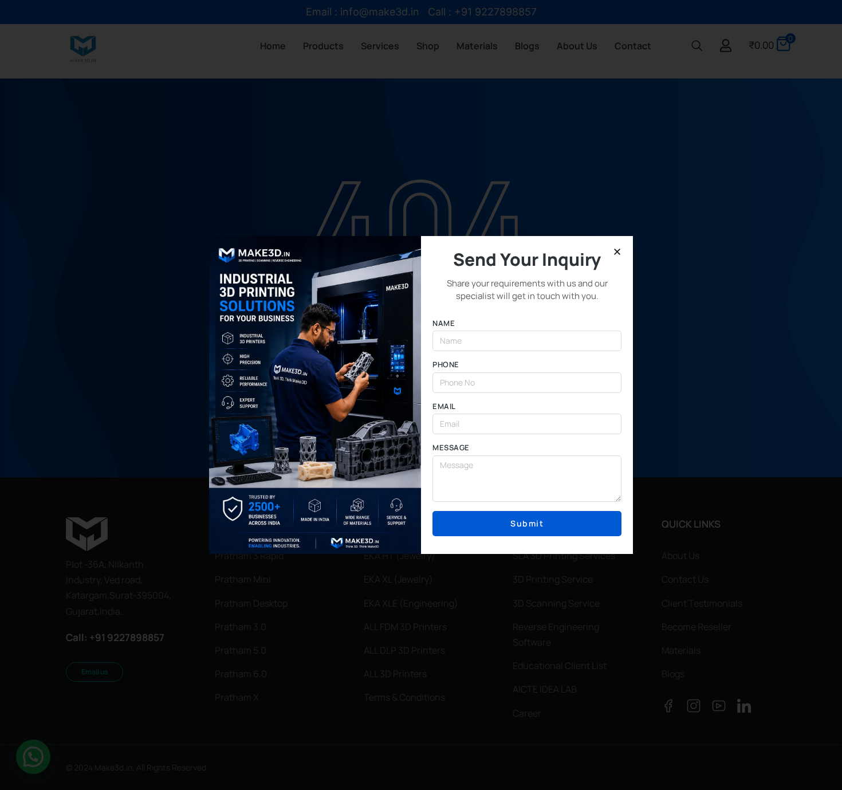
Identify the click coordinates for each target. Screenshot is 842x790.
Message (451, 448)
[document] (421, 395)
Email (444, 406)
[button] (617, 251)
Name (443, 323)
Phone (445, 365)
